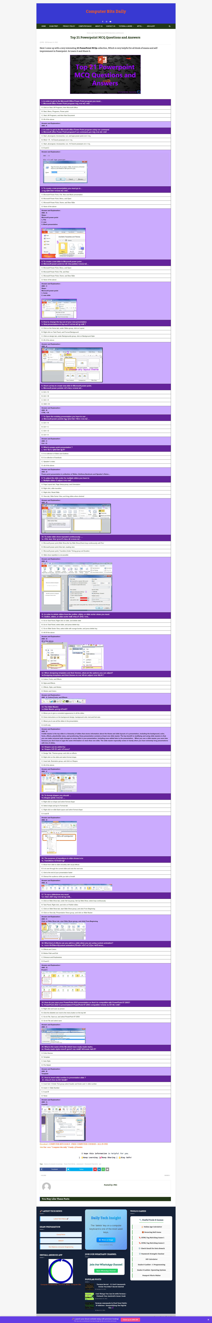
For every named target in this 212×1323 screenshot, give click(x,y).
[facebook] (102, 21)
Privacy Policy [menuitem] (69, 26)
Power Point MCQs (69, 1164)
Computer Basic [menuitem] (85, 26)
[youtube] (110, 21)
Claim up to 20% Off (130, 1320)
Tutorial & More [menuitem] (125, 26)
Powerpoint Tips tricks (91, 1164)
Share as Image (107, 1238)
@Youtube (61, 1147)
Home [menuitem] (44, 26)
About (161, 1315)
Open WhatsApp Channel (106, 1269)
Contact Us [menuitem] (110, 26)
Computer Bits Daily (106, 12)
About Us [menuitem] (99, 26)
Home (89, 33)
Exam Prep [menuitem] (53, 26)
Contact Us (169, 1315)
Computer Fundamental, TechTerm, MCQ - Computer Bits (61, 1284)
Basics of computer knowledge (53, 1164)
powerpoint (80, 1164)
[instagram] (106, 21)
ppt (93, 33)
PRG (42, 42)
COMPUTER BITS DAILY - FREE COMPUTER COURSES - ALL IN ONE (78, 1144)
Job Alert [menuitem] (151, 26)
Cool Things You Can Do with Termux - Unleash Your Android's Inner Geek (111, 1293)
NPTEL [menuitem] (139, 26)
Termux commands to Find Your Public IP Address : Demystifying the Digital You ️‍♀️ (111, 1304)
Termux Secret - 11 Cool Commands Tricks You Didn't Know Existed (111, 1284)
